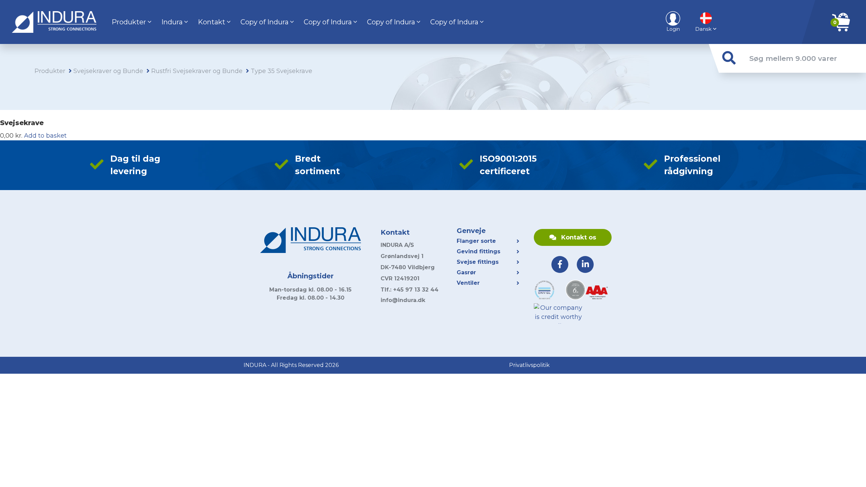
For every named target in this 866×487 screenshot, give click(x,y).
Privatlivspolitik (529, 365)
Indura (172, 22)
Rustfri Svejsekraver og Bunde (197, 71)
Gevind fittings (478, 251)
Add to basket (45, 135)
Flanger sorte (476, 241)
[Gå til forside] (54, 22)
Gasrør (466, 272)
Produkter (129, 22)
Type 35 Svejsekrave (281, 71)
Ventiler (468, 283)
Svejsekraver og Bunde (108, 71)
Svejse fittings (478, 262)
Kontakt (211, 22)
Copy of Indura (265, 22)
